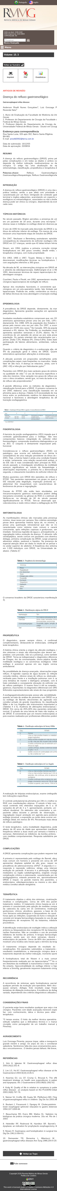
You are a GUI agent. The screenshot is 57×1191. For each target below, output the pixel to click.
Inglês (35, 2)
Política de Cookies (28, 1176)
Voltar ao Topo (30, 1154)
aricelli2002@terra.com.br (22, 139)
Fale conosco (20, 1163)
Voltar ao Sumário (12, 65)
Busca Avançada (11, 43)
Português (23, 2)
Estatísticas (41, 77)
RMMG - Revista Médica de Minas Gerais (19, 17)
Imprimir (10, 77)
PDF (25, 77)
